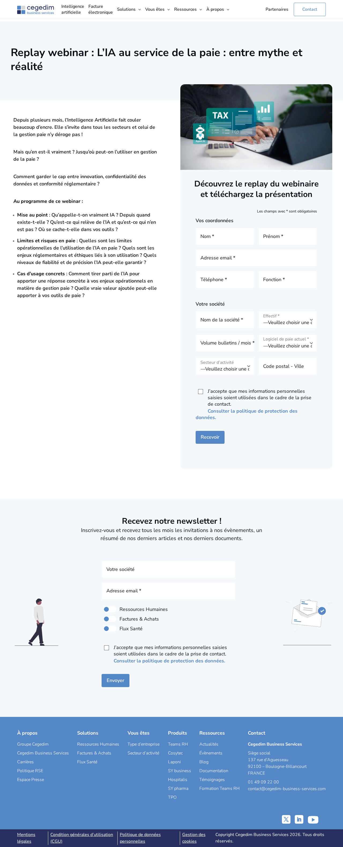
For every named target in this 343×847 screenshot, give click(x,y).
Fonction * (274, 279)
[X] (286, 819)
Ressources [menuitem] (185, 9)
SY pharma (178, 788)
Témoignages (212, 780)
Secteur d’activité (143, 753)
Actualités (208, 744)
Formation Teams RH (219, 788)
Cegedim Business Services (43, 753)
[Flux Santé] (110, 628)
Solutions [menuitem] (126, 9)
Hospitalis (177, 780)
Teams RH (178, 744)
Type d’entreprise (143, 744)
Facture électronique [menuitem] (100, 9)
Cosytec (175, 753)
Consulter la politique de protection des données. (169, 661)
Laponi (174, 762)
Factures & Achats (94, 753)
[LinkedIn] (299, 819)
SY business (179, 771)
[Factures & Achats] (110, 619)
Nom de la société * (221, 320)
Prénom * (273, 236)
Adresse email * (217, 258)
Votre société (120, 569)
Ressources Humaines (98, 744)
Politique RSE (30, 771)
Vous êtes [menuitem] (155, 9)
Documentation (213, 771)
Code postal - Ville (283, 366)
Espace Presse (30, 780)
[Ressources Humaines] (110, 609)
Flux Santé (87, 762)
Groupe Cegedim (33, 744)
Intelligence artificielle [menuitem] (72, 9)
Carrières (25, 762)
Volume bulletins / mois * (227, 343)
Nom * (207, 236)
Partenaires (277, 9)
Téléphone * (213, 279)
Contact (309, 9)
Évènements (210, 753)
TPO (172, 797)
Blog (203, 762)
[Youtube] (313, 819)
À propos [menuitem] (215, 9)
